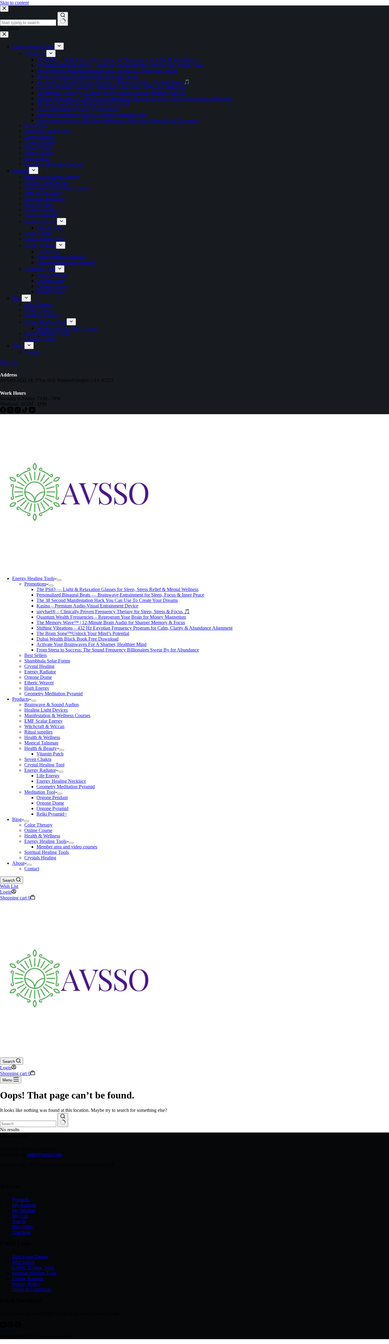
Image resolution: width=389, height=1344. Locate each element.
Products (20, 699)
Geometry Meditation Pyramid (53, 693)
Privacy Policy (26, 1284)
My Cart (20, 1216)
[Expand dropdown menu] (59, 580)
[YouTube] (3, 1326)
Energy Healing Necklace (61, 781)
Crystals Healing (40, 857)
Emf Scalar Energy (30, 1256)
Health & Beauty (40, 748)
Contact (31, 868)
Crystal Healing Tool (44, 764)
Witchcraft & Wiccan (44, 726)
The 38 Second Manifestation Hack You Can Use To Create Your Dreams (107, 600)
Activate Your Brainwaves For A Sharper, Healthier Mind (91, 644)
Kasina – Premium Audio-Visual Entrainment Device (87, 605)
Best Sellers (35, 655)
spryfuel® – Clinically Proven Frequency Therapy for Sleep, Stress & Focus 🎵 (113, 611)
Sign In (19, 1221)
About (18, 863)
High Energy (36, 688)
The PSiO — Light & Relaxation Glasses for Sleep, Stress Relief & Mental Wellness (117, 589)
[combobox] (28, 1124)
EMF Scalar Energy (43, 721)
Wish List (9, 886)
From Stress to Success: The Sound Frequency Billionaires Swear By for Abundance (117, 649)
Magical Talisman (41, 742)
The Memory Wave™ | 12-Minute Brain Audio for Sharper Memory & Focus (110, 622)
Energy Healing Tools (33, 578)
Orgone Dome (38, 677)
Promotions (35, 583)
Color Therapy (38, 824)
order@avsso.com (44, 1154)
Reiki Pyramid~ (51, 813)
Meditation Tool (39, 792)
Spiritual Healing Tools (46, 852)
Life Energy (48, 775)
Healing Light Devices (46, 710)
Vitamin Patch (50, 753)
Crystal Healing (39, 666)
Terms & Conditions (31, 1289)
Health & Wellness (42, 737)
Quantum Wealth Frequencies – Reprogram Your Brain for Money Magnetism (111, 617)
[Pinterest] (11, 1326)
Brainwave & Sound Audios (51, 704)
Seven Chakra (37, 759)
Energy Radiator (40, 671)
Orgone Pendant (52, 797)
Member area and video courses (66, 846)
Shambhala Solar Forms (47, 660)
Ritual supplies (38, 731)
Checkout (21, 1232)
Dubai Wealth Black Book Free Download (77, 638)
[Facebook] (18, 1326)
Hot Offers (22, 1226)
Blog (17, 819)
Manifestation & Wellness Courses (57, 715)
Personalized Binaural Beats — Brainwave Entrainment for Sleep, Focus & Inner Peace (120, 594)
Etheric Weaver (39, 682)
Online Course (38, 830)
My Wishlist (23, 1210)
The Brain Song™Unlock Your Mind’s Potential (82, 633)
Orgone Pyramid (52, 808)
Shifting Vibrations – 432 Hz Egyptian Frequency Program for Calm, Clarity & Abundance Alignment (134, 628)
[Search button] (62, 1120)
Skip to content (14, 2)
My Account (24, 1205)
